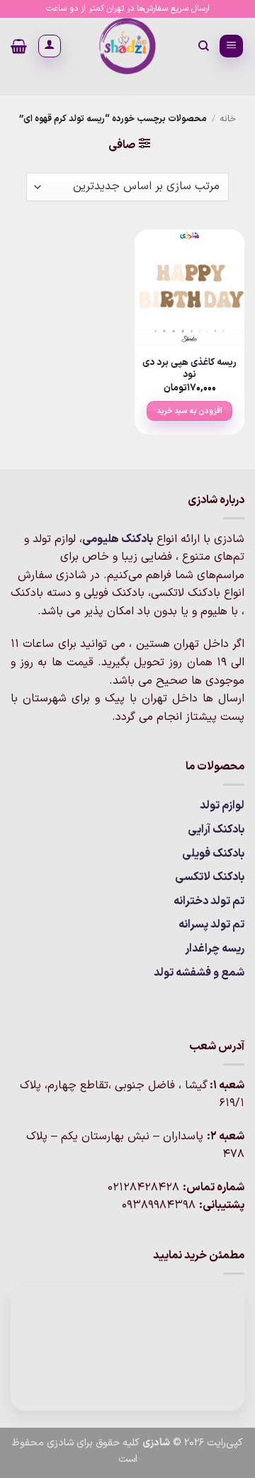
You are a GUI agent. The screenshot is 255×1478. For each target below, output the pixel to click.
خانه (228, 118)
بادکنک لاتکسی (209, 877)
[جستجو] (203, 46)
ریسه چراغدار (214, 948)
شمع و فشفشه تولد (199, 972)
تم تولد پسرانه (211, 924)
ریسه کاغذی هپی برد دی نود (189, 368)
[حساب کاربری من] (49, 46)
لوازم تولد (222, 805)
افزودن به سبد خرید (189, 411)
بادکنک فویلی (213, 853)
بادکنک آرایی (216, 829)
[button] (231, 46)
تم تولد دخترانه (209, 901)
